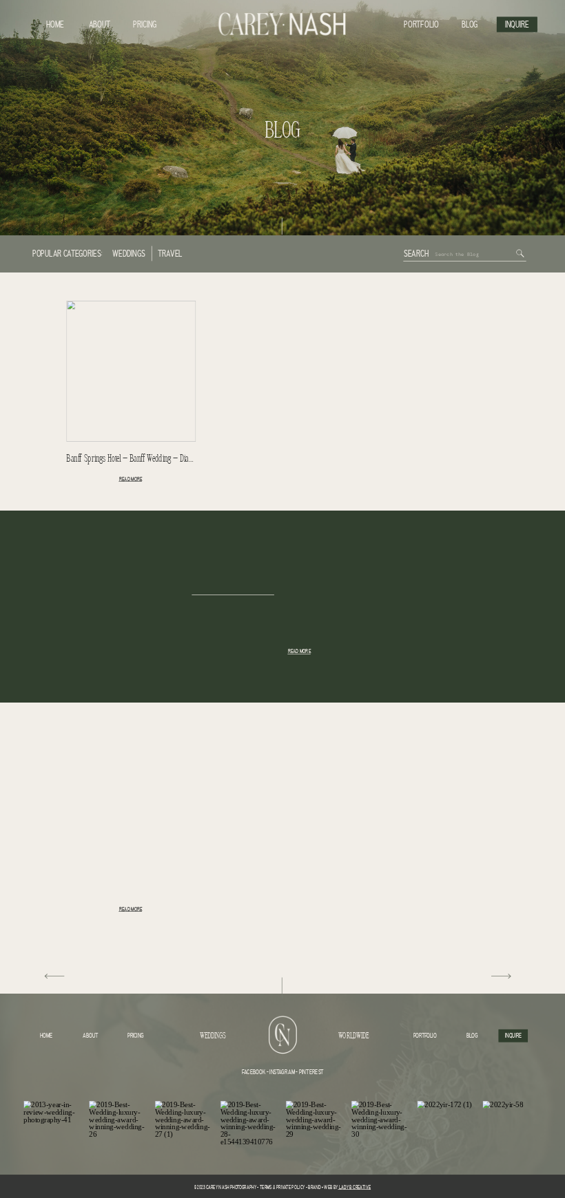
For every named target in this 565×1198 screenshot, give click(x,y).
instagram (282, 1072)
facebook (254, 1072)
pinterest (311, 1072)
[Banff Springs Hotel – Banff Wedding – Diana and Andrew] (131, 371)
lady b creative (354, 1187)
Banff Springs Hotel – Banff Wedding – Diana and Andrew (149, 459)
